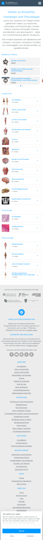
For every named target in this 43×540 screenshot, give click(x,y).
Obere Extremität (21, 369)
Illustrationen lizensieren (21, 481)
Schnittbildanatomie (21, 390)
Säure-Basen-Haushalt (22, 428)
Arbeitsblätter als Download (21, 460)
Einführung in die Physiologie (21, 402)
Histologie (21, 436)
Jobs (21, 498)
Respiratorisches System (21, 419)
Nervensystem (21, 408)
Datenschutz (21, 510)
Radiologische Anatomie (21, 393)
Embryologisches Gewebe (21, 446)
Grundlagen (21, 366)
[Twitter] (26, 354)
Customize (30, 536)
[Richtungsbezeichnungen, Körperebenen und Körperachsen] (5, 80)
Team (21, 493)
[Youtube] (16, 354)
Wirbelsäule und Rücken (21, 375)
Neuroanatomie (21, 387)
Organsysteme (21, 443)
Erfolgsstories (21, 466)
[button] (20, 85)
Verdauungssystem (21, 422)
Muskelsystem (21, 405)
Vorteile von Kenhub (21, 463)
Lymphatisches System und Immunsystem (21, 414)
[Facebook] (11, 354)
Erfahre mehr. (31, 330)
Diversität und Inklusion (21, 335)
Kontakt (21, 501)
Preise (21, 478)
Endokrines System (21, 417)
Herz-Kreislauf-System (21, 411)
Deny (12, 536)
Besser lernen (21, 450)
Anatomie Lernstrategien (22, 455)
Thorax (21, 378)
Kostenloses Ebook (21, 457)
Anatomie (21, 362)
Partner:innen (21, 495)
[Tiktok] (31, 354)
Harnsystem (21, 425)
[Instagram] (21, 354)
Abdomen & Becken (21, 381)
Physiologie (21, 397)
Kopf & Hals (21, 384)
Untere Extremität (21, 372)
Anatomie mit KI (21, 469)
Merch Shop (21, 484)
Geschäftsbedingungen (22, 507)
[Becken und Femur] (5, 62)
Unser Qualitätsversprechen (21, 319)
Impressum (21, 504)
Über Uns (21, 488)
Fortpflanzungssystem (21, 431)
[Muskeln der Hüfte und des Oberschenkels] (5, 71)
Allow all (21, 531)
